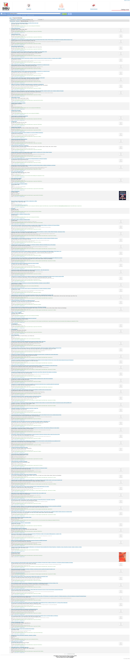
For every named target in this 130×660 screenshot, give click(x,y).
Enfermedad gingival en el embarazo (17, 641)
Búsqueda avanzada (10, 15)
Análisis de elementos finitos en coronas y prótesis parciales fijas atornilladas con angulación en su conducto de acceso (30, 64)
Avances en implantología (15, 191)
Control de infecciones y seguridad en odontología (19, 461)
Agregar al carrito (22, 32)
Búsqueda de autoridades (17, 15)
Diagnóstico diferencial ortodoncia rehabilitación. (19, 528)
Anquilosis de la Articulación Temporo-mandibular (19, 139)
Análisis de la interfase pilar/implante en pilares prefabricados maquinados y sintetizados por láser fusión (28, 77)
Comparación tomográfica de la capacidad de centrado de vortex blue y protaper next (24, 408)
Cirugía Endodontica (14, 323)
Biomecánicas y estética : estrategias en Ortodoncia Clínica (20, 219)
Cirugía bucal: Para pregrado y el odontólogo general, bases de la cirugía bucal (23, 318)
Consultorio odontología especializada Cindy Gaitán (19, 447)
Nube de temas (24, 15)
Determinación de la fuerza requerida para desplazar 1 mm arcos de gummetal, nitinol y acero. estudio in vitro (28, 493)
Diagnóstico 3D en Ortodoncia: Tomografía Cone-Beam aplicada (21, 517)
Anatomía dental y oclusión (15, 97)
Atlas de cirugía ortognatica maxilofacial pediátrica (19, 183)
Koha (129, 658)
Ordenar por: (29, 19)
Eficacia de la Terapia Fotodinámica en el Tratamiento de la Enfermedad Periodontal (24, 609)
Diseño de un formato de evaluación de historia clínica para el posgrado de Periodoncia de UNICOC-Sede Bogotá (29, 540)
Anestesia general (14, 121)
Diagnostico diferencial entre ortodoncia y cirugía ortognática (21, 522)
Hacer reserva (17, 32)
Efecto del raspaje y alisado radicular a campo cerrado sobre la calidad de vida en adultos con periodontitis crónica (29, 576)
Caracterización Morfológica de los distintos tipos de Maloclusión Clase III (23, 300)
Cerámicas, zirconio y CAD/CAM (16, 312)
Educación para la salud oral (15, 552)
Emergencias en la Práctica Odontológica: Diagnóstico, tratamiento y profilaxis (23, 635)
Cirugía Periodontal (14, 329)
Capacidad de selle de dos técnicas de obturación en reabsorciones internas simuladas (25, 263)
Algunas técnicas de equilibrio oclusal (17, 46)
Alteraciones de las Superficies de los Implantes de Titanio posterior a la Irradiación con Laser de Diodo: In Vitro (29, 51)
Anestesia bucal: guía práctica (16, 110)
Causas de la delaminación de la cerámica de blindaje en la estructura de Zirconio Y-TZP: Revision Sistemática (28, 307)
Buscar (8, 13)
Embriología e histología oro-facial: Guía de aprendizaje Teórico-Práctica (22, 628)
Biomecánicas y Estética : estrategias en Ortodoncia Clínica (20, 214)
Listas (69, 13)
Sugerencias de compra (30, 15)
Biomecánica (13, 208)
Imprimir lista (25, 19)
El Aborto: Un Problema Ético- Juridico (17, 622)
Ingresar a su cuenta (127, 0)
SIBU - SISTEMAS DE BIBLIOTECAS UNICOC (3, 14)
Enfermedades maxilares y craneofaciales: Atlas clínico (20, 647)
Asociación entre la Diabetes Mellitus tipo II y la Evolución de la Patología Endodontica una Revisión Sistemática (29, 158)
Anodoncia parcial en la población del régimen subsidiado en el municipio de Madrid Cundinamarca (27, 132)
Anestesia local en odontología (16, 127)
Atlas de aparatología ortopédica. (16, 178)
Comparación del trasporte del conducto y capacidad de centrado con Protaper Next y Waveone (26, 396)
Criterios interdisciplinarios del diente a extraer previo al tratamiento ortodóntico (24, 474)
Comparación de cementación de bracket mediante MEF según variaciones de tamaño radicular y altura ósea (28, 341)
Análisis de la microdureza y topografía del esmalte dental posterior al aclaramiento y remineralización (27, 84)
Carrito (65, 13)
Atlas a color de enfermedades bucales (17, 171)
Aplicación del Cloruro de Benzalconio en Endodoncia (19, 145)
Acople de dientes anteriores (15, 28)
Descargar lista (13, 19)
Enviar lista (19, 19)
